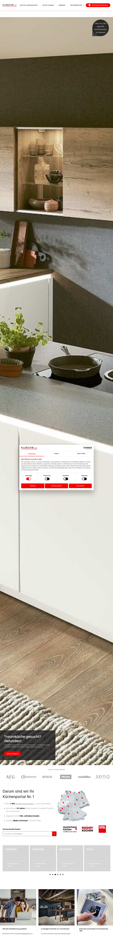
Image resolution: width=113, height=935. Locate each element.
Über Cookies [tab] (81, 453)
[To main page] (9, 5)
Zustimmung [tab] (31, 453)
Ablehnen (33, 486)
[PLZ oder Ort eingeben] (54, 834)
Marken (62, 5)
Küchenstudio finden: (12, 829)
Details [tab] (57, 453)
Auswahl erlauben (56, 486)
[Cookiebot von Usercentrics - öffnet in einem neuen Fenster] (84, 448)
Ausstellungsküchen (28, 5)
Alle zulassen (80, 486)
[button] (50, 874)
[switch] (47, 479)
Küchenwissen (76, 5)
